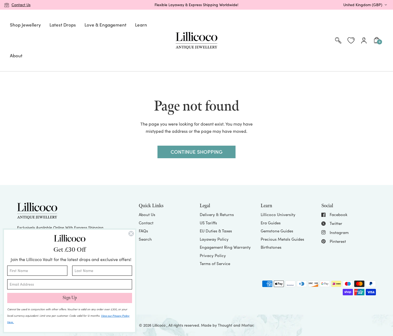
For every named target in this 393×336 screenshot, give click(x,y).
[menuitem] (25, 25)
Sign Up (70, 297)
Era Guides (271, 222)
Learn (141, 24)
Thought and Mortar (235, 325)
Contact (146, 222)
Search (145, 239)
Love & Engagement (105, 24)
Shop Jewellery (25, 24)
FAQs (143, 230)
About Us (147, 214)
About (16, 55)
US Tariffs (208, 222)
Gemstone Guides (277, 230)
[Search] (338, 40)
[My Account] (363, 40)
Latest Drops (62, 24)
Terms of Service (215, 263)
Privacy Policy (213, 255)
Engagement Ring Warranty (225, 247)
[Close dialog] (131, 234)
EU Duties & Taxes (216, 230)
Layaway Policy (214, 239)
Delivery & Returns (217, 214)
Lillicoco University (278, 214)
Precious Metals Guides (282, 239)
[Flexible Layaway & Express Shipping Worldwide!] (196, 5)
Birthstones (271, 247)
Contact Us (20, 4)
